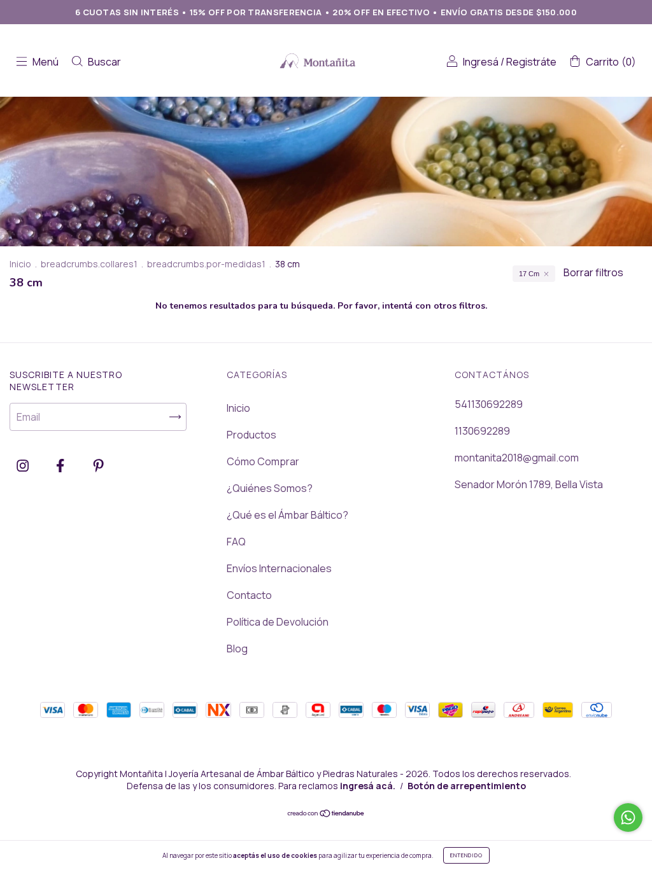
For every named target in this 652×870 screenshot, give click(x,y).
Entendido (466, 855)
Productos (251, 435)
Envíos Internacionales (279, 568)
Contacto (249, 595)
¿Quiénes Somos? (270, 488)
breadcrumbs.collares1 (89, 264)
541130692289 (489, 404)
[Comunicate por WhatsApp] (628, 817)
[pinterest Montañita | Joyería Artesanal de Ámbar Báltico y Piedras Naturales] (98, 466)
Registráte (531, 62)
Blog (237, 649)
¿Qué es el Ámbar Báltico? (287, 515)
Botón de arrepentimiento (467, 786)
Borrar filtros (593, 272)
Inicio (20, 264)
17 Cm (529, 273)
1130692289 (482, 431)
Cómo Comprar (263, 461)
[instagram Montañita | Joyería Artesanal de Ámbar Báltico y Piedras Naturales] (24, 466)
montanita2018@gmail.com (517, 458)
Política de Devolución (278, 622)
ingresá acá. (367, 786)
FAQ (236, 542)
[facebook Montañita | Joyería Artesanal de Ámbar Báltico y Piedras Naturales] (61, 466)
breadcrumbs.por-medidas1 (206, 264)
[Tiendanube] (326, 814)
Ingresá (481, 62)
